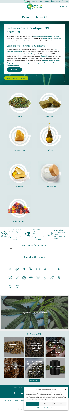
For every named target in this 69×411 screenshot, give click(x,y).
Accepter (32, 404)
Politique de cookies (41, 408)
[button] (65, 389)
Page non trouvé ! (34, 17)
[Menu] (52, 6)
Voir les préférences (59, 404)
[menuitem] (27, 1)
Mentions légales (50, 408)
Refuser (46, 404)
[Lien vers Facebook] (60, 6)
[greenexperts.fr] (34, 6)
